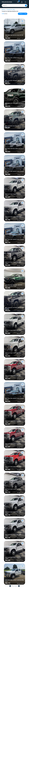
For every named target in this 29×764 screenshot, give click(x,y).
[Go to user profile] (22, 2)
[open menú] (25, 2)
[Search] (26, 5)
